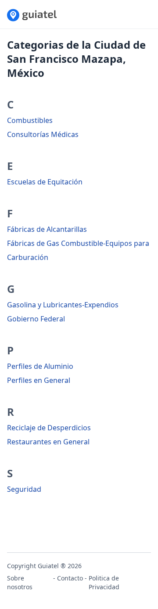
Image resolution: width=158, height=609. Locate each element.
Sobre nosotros (19, 582)
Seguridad (24, 489)
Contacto (70, 578)
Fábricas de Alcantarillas (47, 229)
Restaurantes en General (48, 442)
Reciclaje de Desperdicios (49, 427)
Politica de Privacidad (104, 582)
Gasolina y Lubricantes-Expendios (62, 305)
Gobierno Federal (36, 319)
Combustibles (30, 120)
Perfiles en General (38, 380)
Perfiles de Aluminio (40, 366)
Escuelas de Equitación (45, 182)
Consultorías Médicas (43, 134)
